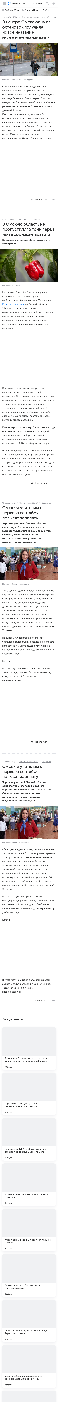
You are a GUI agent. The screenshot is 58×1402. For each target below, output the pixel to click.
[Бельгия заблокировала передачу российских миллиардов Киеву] (29, 1366)
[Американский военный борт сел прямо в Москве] (29, 1230)
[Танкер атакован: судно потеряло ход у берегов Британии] (29, 1321)
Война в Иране (32, 10)
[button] (29, 60)
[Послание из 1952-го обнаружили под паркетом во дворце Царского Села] (29, 1139)
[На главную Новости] (18, 3)
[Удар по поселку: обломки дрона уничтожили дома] (29, 1275)
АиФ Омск (23, 219)
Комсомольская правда (32, 17)
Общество (51, 17)
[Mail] (9, 3)
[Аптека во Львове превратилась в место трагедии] (29, 1184)
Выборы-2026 (12, 10)
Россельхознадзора (13, 304)
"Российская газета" (28, 503)
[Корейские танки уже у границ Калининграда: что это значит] (29, 1094)
